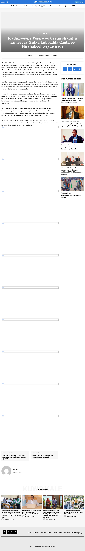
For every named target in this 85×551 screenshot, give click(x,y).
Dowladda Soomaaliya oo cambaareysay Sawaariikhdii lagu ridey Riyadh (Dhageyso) (71, 124)
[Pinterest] (75, 69)
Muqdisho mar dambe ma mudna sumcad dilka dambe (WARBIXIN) (73, 512)
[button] (4, 2)
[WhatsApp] (79, 69)
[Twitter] (70, 69)
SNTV (33, 55)
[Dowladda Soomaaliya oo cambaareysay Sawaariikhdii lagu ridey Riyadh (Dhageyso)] (72, 112)
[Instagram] (8, 532)
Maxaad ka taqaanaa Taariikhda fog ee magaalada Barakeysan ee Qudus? (14, 457)
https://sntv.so (17, 473)
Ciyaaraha (42, 34)
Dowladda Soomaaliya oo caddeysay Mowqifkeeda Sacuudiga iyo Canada (70, 147)
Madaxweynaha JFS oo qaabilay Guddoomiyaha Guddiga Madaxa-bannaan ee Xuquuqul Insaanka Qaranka (52, 514)
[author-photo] (2, 519)
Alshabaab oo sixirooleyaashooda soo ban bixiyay (71, 195)
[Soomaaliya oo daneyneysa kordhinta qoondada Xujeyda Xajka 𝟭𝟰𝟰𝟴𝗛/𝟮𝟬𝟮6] (32, 502)
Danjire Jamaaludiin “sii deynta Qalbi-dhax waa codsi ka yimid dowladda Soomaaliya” (72, 101)
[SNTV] (6, 471)
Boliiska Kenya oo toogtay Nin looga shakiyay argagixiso (42, 456)
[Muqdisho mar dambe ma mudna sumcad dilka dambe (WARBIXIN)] (74, 502)
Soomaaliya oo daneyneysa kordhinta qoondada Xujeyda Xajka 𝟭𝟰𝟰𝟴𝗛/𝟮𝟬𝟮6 (31, 512)
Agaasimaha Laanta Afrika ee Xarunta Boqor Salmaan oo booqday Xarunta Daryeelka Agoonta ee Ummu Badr (11, 514)
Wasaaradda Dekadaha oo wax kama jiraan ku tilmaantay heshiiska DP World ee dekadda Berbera (72, 171)
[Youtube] (15, 532)
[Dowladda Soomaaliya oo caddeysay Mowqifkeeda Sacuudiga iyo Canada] (72, 136)
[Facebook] (65, 69)
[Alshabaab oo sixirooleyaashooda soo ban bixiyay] (72, 184)
